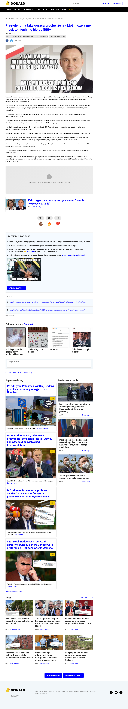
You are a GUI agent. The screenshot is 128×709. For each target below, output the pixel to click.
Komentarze (43, 691)
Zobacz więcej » (37, 206)
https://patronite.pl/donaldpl (73, 255)
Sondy (71, 691)
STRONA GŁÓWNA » (16, 288)
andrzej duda (17, 36)
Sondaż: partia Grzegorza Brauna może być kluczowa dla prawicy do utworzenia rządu (48, 622)
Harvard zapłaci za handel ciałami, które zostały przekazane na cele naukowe (19, 655)
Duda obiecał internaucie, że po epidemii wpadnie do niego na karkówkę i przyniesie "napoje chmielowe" (74, 443)
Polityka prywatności (41, 693)
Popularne (51, 691)
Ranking (58, 691)
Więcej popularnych (14, 591)
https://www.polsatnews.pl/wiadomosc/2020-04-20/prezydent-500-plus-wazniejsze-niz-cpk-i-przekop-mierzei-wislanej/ (46, 302)
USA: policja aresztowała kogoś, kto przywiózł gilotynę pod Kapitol (19, 621)
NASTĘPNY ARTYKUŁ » (73, 675)
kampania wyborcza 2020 (30, 36)
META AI (54, 349)
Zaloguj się (105, 3)
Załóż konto (117, 3)
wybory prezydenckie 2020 (57, 36)
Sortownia (31, 251)
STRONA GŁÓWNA (53, 675)
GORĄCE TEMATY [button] (41, 9)
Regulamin (92, 691)
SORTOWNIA (17, 9)
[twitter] (12, 40)
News (36, 691)
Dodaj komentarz (13, 362)
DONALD (8, 19)
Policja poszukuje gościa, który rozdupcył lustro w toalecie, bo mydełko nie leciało (15, 354)
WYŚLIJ (20, 40)
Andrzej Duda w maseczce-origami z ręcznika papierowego (74, 476)
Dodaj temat (84, 691)
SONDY (64, 9)
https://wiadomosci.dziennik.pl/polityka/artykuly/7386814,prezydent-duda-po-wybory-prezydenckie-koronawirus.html (46, 310)
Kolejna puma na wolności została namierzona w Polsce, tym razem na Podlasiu (77, 656)
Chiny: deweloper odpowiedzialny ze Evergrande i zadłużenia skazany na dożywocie (46, 656)
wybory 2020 (44, 36)
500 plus (8, 36)
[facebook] (8, 40)
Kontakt (76, 691)
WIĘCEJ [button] (71, 9)
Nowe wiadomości (87, 597)
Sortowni (28, 324)
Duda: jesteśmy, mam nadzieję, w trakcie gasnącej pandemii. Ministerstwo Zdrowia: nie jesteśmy (74, 408)
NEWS (9, 9)
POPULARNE (55, 9)
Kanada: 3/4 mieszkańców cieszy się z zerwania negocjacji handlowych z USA (78, 621)
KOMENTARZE (28, 9)
